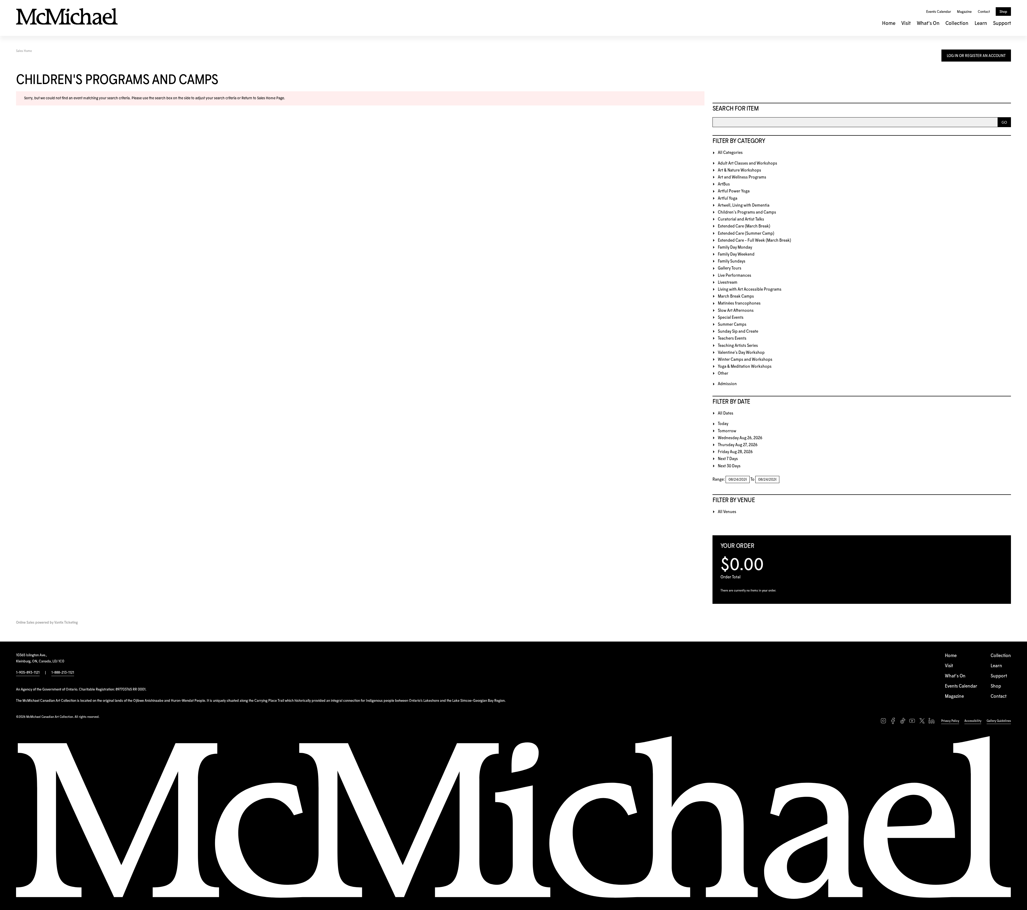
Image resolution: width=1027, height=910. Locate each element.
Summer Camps (732, 325)
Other (723, 373)
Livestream (727, 282)
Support (1002, 23)
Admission (727, 384)
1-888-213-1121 (62, 672)
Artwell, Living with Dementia (743, 205)
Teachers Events (732, 338)
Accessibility (972, 720)
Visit (906, 23)
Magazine (964, 12)
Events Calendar (938, 12)
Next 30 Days (729, 466)
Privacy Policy (950, 720)
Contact (984, 12)
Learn (981, 23)
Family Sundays (731, 261)
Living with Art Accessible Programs (749, 289)
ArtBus (724, 184)
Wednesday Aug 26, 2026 (740, 438)
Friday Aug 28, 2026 (735, 452)
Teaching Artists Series (738, 346)
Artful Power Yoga (734, 191)
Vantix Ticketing (66, 622)
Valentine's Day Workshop (741, 353)
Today (723, 424)
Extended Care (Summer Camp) (746, 234)
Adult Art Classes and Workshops (747, 163)
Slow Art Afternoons (736, 311)
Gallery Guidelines (999, 720)
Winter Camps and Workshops (745, 360)
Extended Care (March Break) (744, 226)
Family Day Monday (735, 247)
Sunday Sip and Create (738, 331)
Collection (956, 23)
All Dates (725, 413)
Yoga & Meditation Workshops (745, 367)
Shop (1003, 12)
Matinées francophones (739, 303)
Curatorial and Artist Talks (741, 219)
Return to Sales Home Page (263, 98)
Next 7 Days (728, 459)
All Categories (730, 153)
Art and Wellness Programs (742, 177)
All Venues (727, 512)
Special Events (731, 318)
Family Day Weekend (736, 254)
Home (888, 23)
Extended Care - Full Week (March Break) (754, 240)
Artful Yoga (727, 198)
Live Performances (734, 276)
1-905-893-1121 (28, 672)
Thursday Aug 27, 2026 (737, 445)
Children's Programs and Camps (747, 212)
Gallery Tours (729, 268)
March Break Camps (736, 296)
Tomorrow (727, 431)
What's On (928, 23)
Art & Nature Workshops (739, 170)
